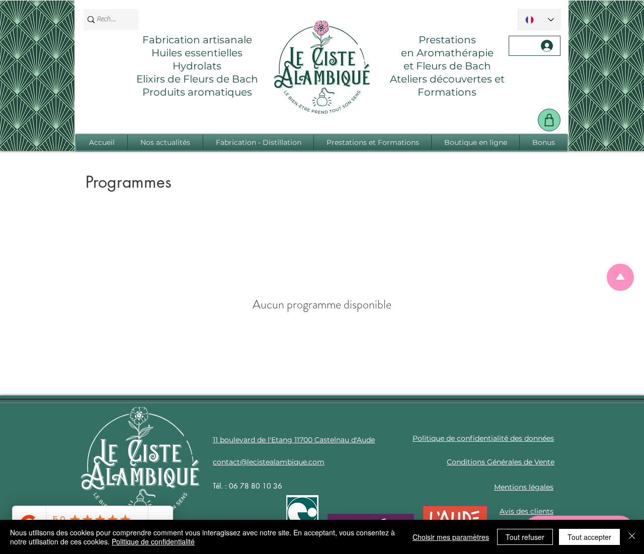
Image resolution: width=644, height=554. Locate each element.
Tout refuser (525, 537)
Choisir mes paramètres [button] (451, 537)
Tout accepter (589, 537)
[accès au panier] (549, 120)
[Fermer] (632, 537)
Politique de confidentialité (153, 541)
